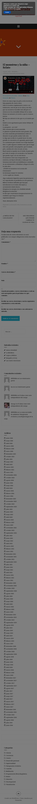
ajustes (18, 9)
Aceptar (7, 12)
